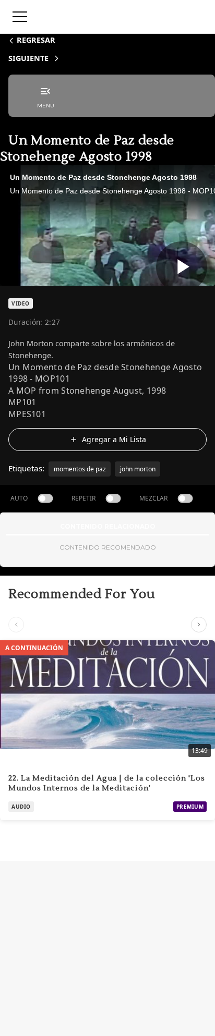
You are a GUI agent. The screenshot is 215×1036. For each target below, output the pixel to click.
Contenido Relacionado (108, 526)
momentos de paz (80, 469)
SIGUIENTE (28, 58)
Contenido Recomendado (107, 547)
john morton (138, 469)
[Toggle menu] (19, 16)
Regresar (36, 40)
